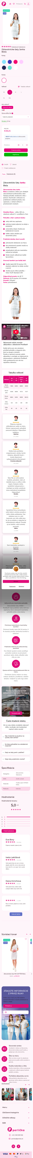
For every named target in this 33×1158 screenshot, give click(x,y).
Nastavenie (12, 586)
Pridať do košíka (16, 150)
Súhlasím (16, 581)
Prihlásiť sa (8, 1006)
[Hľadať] (25, 4)
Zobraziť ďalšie (16, 914)
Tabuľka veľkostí (25, 87)
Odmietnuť (21, 586)
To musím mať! (16, 713)
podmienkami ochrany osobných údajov (18, 1017)
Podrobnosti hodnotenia (18, 47)
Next (30, 934)
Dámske (18, 789)
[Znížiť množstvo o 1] (18, 145)
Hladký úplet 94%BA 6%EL (22, 784)
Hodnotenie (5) (11, 174)
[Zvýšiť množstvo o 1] (27, 145)
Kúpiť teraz (16, 154)
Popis (3, 174)
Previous (27, 934)
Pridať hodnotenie (9, 831)
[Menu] (28, 4)
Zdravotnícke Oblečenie (19, 774)
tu (25, 578)
